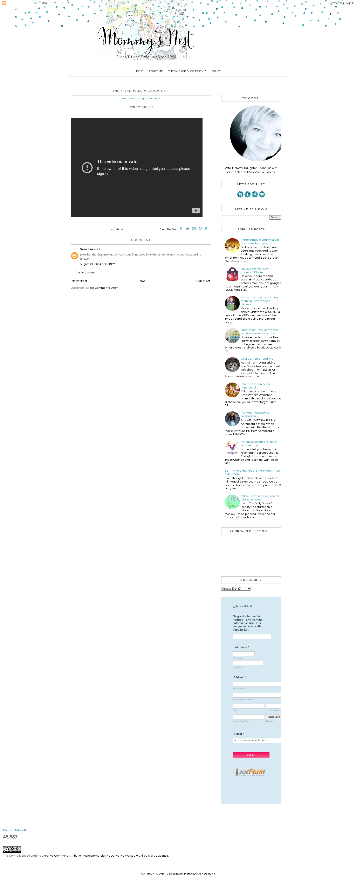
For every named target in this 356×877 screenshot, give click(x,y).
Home (139, 71)
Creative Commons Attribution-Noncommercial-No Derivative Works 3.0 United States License (105, 855)
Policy (216, 71)
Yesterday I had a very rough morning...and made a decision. (260, 301)
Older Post (203, 281)
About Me (156, 71)
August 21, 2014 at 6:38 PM (97, 264)
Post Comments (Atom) (103, 287)
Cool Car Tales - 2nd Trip (257, 358)
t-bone (119, 229)
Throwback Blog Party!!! (187, 71)
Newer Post (79, 281)
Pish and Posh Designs (199, 873)
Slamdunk (86, 249)
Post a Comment (87, 272)
